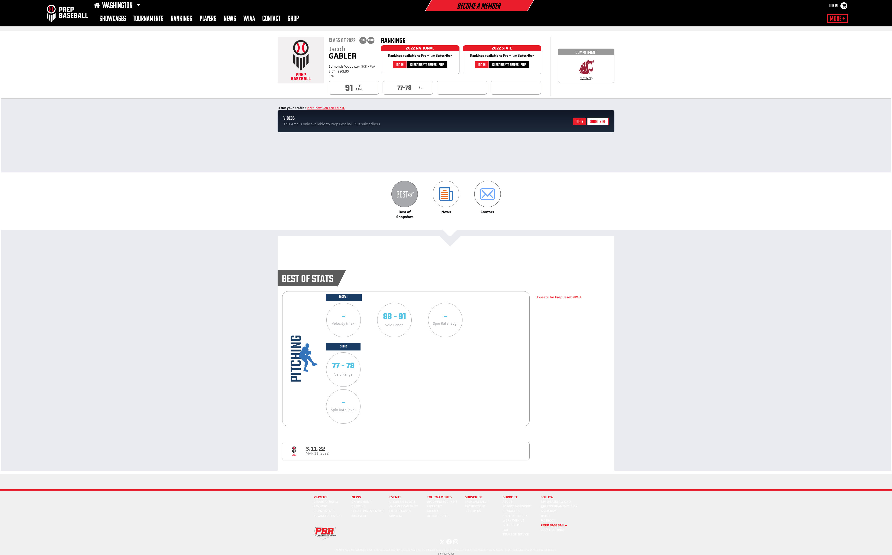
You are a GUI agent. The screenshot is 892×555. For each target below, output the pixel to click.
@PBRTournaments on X (559, 506)
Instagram (548, 511)
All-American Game (403, 506)
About (507, 502)
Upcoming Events (402, 502)
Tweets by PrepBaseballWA (559, 297)
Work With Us (513, 520)
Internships (511, 525)
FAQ (505, 530)
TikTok (545, 516)
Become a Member (478, 6)
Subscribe (598, 121)
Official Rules (437, 516)
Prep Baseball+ (476, 502)
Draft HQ (358, 506)
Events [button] (395, 497)
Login (579, 121)
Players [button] (208, 19)
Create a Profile (326, 502)
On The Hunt (361, 502)
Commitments (324, 511)
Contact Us (511, 511)
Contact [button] (271, 19)
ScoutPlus (473, 511)
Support (510, 497)
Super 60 (395, 516)
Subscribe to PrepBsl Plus (427, 65)
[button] (404, 199)
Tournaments (148, 19)
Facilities (433, 511)
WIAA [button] (249, 19)
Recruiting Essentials (367, 511)
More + (837, 19)
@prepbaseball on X (556, 502)
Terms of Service (516, 534)
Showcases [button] (112, 19)
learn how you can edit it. (326, 108)
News (230, 19)
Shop (293, 19)
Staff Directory (515, 516)
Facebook (548, 520)
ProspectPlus (475, 506)
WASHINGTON (118, 6)
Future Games (400, 511)
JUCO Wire (359, 516)
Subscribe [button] (473, 497)
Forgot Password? (517, 506)
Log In (833, 6)
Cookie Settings (552, 530)
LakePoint (434, 506)
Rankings (181, 19)
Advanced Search (327, 516)
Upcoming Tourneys (442, 502)
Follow (547, 497)
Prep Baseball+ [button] (554, 525)
